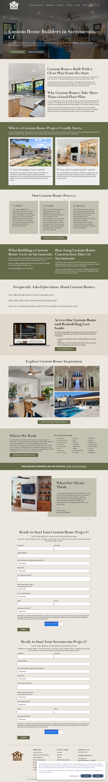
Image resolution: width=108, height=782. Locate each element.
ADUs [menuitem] (35, 765)
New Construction (36, 5)
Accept (86, 775)
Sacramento (60, 438)
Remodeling (50, 5)
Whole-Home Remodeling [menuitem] (41, 755)
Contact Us (94, 5)
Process (69, 5)
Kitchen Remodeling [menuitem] (39, 760)
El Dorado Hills (61, 446)
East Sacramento (62, 442)
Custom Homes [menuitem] (37, 752)
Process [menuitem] (59, 752)
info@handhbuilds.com (85, 755)
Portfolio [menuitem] (59, 755)
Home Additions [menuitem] (38, 757)
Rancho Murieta (62, 452)
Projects (60, 5)
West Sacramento (62, 440)
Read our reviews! (76, 466)
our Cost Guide (15, 268)
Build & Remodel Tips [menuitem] (63, 760)
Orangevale (60, 450)
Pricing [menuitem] (59, 757)
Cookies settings (74, 775)
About (85, 5)
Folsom (59, 448)
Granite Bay (60, 444)
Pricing (77, 5)
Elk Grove (76, 438)
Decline (98, 775)
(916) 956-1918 (82, 752)
